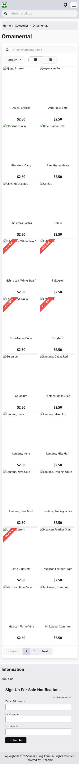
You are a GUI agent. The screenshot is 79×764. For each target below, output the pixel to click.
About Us (7, 679)
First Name (12, 714)
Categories (21, 25)
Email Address (15, 701)
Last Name (12, 726)
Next (45, 651)
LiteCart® (47, 759)
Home (7, 25)
